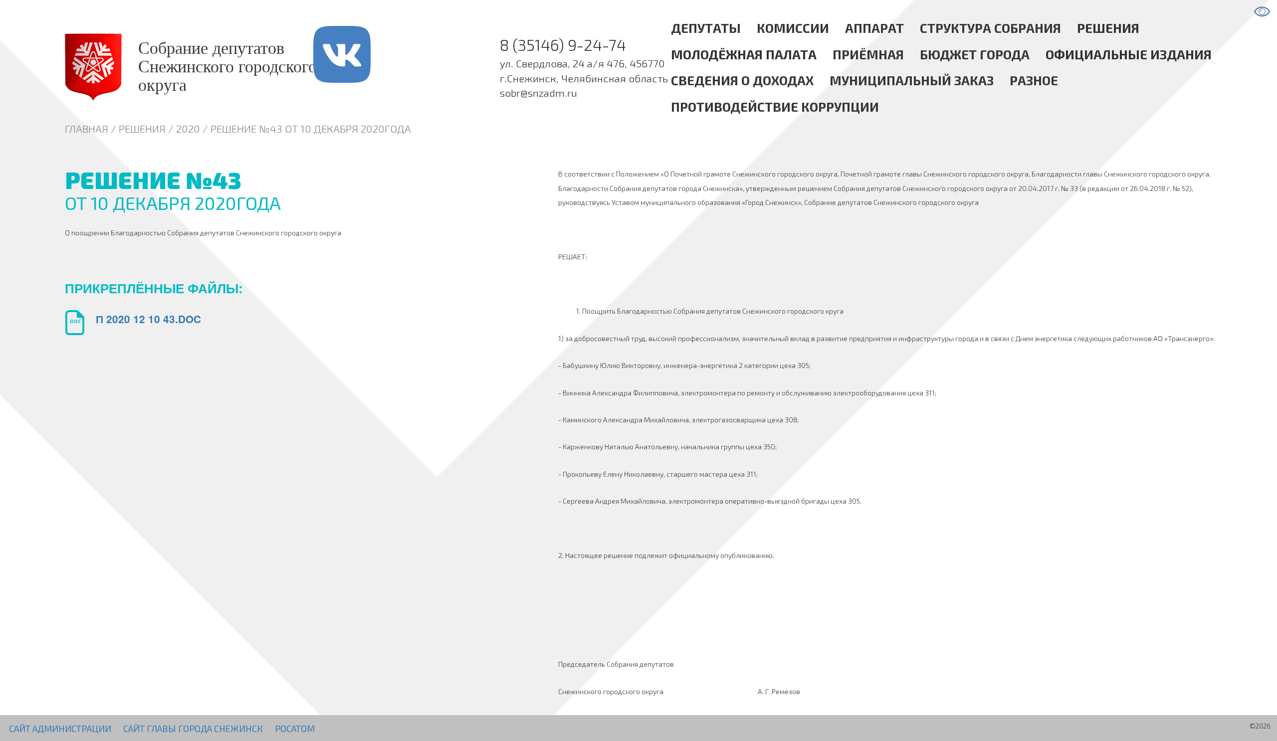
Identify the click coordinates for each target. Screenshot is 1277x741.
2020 (188, 128)
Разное (1034, 80)
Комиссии (793, 27)
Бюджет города (975, 53)
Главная (86, 128)
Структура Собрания (990, 27)
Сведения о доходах (742, 80)
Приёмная (868, 53)
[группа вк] (360, 67)
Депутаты (706, 27)
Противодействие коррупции (775, 106)
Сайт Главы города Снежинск (193, 728)
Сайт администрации (60, 728)
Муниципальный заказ (912, 80)
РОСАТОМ (295, 728)
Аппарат (874, 27)
